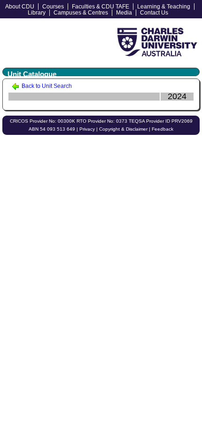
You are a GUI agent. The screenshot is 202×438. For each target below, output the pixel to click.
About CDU (19, 6)
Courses (53, 6)
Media (124, 12)
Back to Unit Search (46, 86)
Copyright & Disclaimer (123, 129)
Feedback (162, 129)
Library (37, 12)
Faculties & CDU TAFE (100, 6)
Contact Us (154, 12)
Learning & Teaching (163, 6)
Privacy (87, 129)
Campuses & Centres (81, 12)
